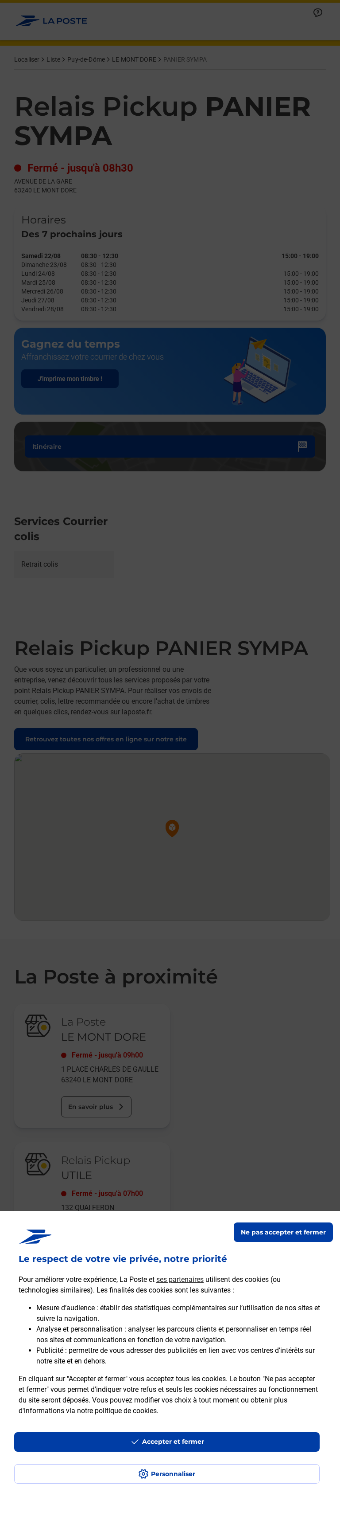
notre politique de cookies (117, 1410)
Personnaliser (173, 1474)
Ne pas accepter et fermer (283, 1232)
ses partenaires (180, 1279)
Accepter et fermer (173, 1442)
